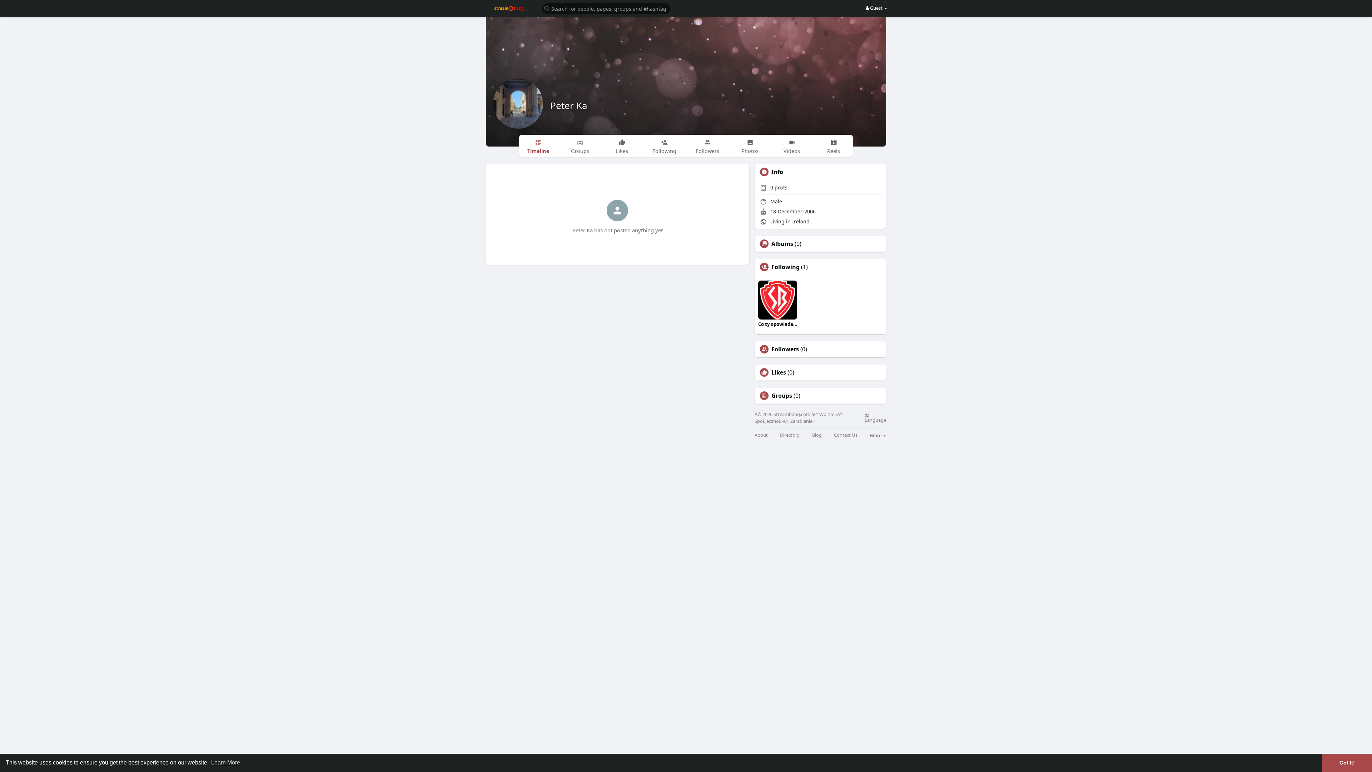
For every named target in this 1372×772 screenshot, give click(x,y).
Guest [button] (876, 8)
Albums (782, 244)
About (761, 435)
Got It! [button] (1347, 763)
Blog (817, 435)
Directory (790, 435)
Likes (778, 372)
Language (875, 419)
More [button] (876, 435)
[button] (606, 8)
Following (785, 267)
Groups (781, 396)
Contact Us (846, 435)
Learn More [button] (225, 762)
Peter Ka (568, 105)
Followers (785, 349)
